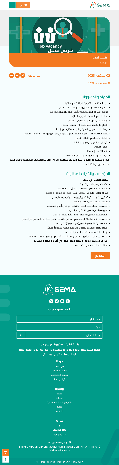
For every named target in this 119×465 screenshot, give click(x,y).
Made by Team (66, 461)
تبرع (59, 425)
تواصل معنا (59, 379)
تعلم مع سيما (59, 430)
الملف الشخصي (59, 370)
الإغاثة (59, 411)
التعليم (59, 406)
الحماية (59, 398)
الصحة (60, 393)
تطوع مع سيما (59, 434)
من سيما (59, 366)
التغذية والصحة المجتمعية (59, 402)
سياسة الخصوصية (59, 375)
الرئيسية (103, 62)
